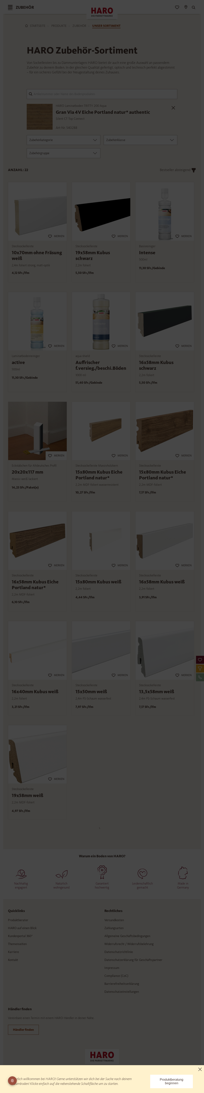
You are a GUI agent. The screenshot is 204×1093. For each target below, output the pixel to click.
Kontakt (13, 960)
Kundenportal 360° (20, 936)
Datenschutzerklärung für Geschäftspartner (133, 960)
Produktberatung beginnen (171, 1081)
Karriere (13, 952)
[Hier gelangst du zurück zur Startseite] (102, 1056)
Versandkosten (114, 920)
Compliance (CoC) (116, 976)
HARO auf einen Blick (22, 928)
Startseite (37, 26)
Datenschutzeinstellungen (121, 992)
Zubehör (79, 26)
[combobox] (63, 140)
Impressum (111, 968)
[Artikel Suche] (193, 7)
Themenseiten (17, 944)
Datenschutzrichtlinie (118, 952)
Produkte (59, 26)
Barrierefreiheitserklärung (121, 984)
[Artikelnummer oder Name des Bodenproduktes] (102, 93)
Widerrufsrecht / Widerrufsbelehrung (129, 944)
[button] (200, 660)
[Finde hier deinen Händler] (185, 7)
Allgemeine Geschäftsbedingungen (127, 936)
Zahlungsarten (114, 928)
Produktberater (18, 920)
